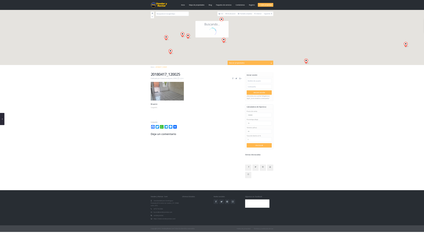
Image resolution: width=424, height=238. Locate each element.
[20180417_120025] (167, 91)
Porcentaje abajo (252, 119)
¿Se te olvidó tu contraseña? (259, 98)
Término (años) (252, 127)
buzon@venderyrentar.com (163, 212)
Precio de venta (252, 111)
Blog (210, 5)
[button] (224, 40)
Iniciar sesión (259, 93)
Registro (252, 5)
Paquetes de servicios (224, 5)
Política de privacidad (243, 229)
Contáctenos (240, 5)
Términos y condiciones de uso (263, 229)
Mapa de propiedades (196, 5)
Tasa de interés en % (254, 136)
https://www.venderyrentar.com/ (165, 219)
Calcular (259, 145)
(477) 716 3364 (158, 209)
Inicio (183, 5)
